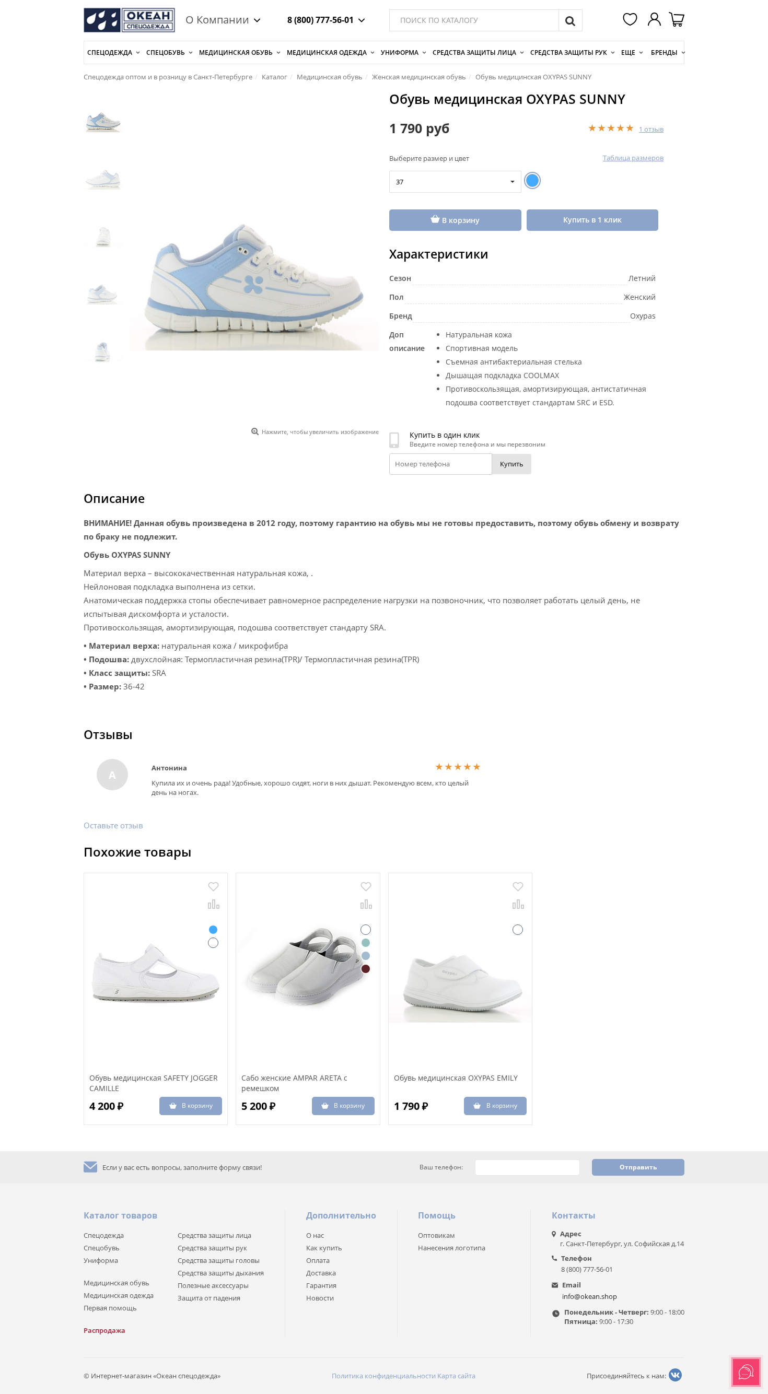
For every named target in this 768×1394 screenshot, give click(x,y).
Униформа (399, 52)
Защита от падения (209, 1298)
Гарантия (321, 1285)
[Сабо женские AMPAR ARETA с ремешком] (307, 968)
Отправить (638, 1167)
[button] (631, 20)
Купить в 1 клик (592, 220)
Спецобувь (165, 52)
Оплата (318, 1260)
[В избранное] (213, 886)
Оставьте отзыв (113, 825)
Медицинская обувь (236, 52)
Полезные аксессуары (213, 1285)
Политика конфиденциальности (384, 1375)
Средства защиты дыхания (221, 1273)
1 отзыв (651, 129)
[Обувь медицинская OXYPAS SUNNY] (254, 257)
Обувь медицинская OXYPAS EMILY (456, 1078)
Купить (511, 463)
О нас (315, 1235)
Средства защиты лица (474, 52)
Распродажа (104, 1330)
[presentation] (141, 190)
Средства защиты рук (568, 52)
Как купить (324, 1247)
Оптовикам (436, 1235)
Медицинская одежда (327, 52)
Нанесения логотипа (451, 1247)
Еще (628, 52)
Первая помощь (110, 1308)
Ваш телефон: (441, 1167)
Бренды (664, 52)
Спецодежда (109, 52)
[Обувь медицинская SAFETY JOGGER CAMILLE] (155, 968)
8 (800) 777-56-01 (320, 20)
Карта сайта (456, 1375)
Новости (320, 1298)
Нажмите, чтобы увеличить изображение (320, 432)
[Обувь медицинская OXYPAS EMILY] (460, 968)
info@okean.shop (589, 1296)
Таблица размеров (633, 157)
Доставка (321, 1273)
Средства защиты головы (219, 1260)
